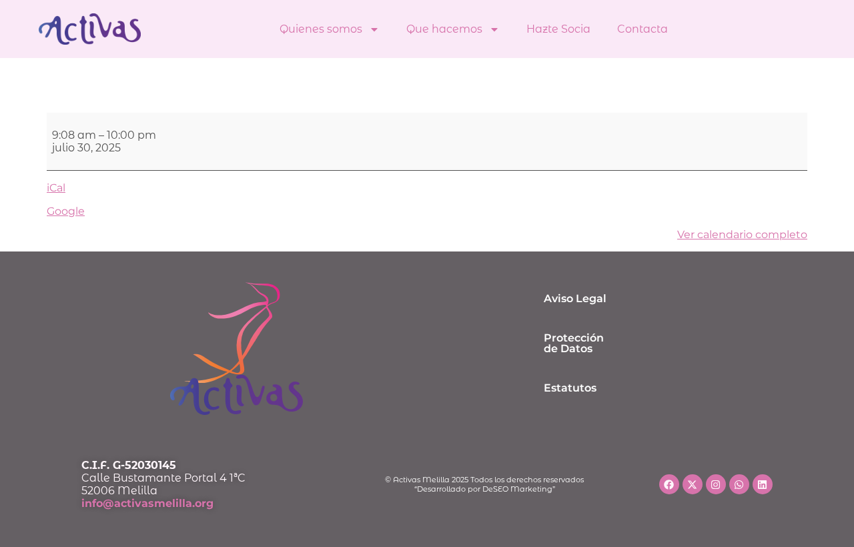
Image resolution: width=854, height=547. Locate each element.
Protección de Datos (574, 343)
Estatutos (570, 388)
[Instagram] (716, 484)
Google (66, 211)
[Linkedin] (763, 484)
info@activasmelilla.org (147, 503)
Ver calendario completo (742, 234)
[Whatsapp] (739, 484)
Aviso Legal (575, 298)
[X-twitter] (693, 484)
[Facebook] (669, 484)
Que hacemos (444, 29)
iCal (56, 187)
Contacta (642, 29)
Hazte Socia (558, 29)
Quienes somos (321, 29)
